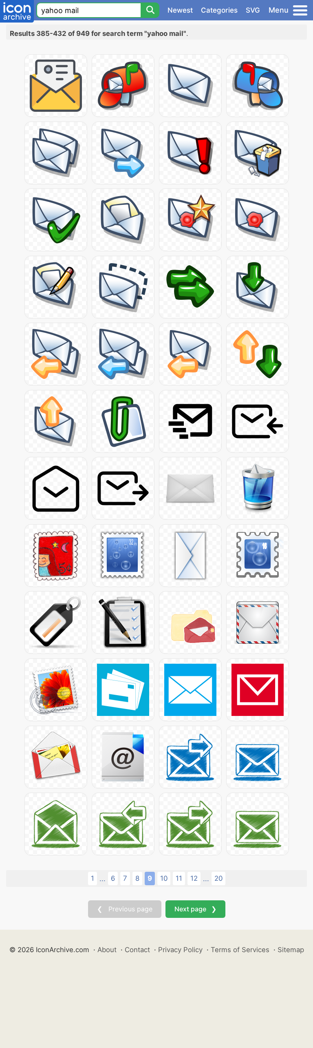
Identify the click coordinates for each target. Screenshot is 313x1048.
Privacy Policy (180, 950)
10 (164, 878)
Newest (180, 10)
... (102, 879)
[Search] (150, 10)
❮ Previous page (124, 909)
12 (194, 878)
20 (218, 878)
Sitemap (291, 950)
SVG (253, 10)
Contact (137, 950)
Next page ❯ (195, 909)
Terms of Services (240, 950)
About (107, 950)
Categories (219, 10)
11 (179, 878)
